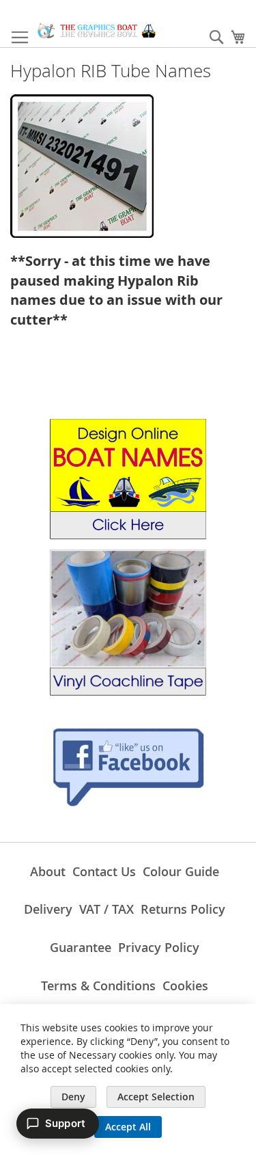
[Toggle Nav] (19, 37)
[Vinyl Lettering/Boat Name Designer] (128, 535)
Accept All (128, 1126)
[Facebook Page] (128, 804)
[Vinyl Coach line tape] (128, 691)
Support (65, 1123)
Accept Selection (156, 1096)
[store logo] (97, 30)
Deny (73, 1096)
